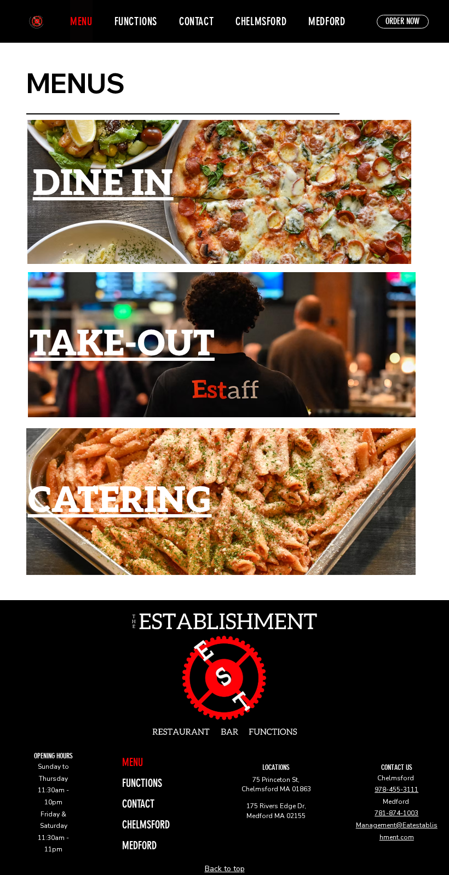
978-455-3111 (396, 789)
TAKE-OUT (122, 345)
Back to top (225, 869)
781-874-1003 (396, 813)
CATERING (120, 501)
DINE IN (103, 184)
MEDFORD (139, 845)
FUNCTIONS (142, 783)
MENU (132, 762)
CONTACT (138, 803)
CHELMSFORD (146, 824)
